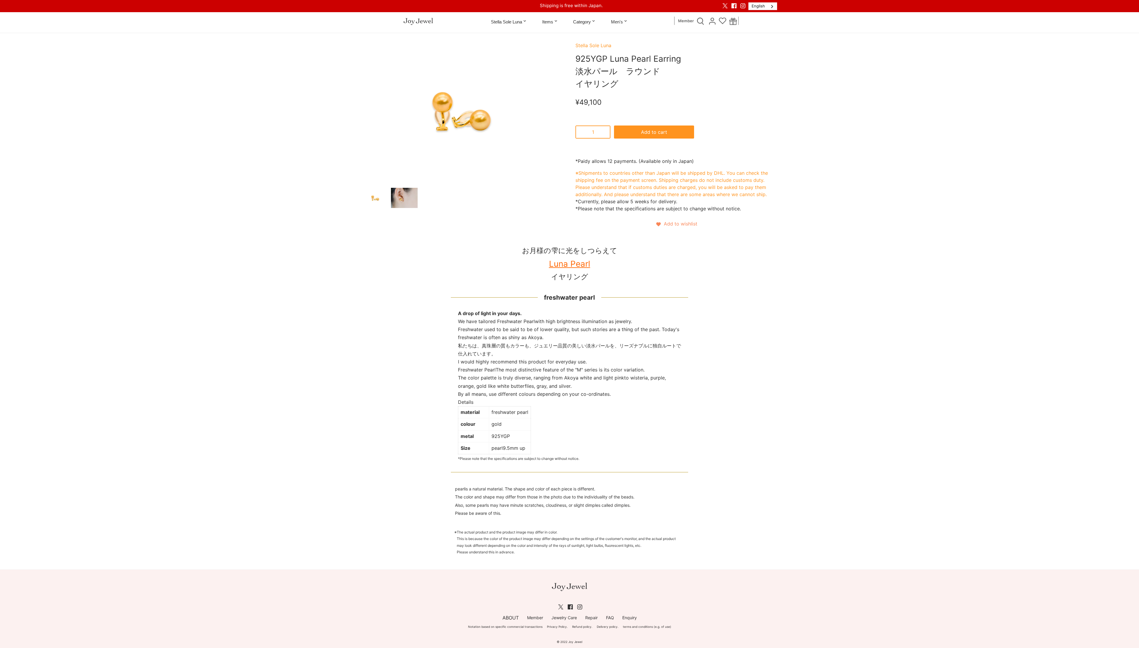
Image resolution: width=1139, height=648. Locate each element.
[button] (676, 223)
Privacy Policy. (557, 626)
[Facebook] (733, 5)
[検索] (700, 21)
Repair (591, 617)
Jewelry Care (564, 617)
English (758, 6)
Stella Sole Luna (593, 45)
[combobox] (762, 6)
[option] (375, 198)
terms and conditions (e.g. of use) (647, 626)
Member (686, 21)
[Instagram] (742, 5)
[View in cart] (733, 21)
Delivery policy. (607, 626)
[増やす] (604, 132)
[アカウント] (712, 21)
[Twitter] (725, 5)
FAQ (610, 617)
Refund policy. (582, 626)
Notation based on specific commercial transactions (505, 626)
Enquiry (629, 617)
